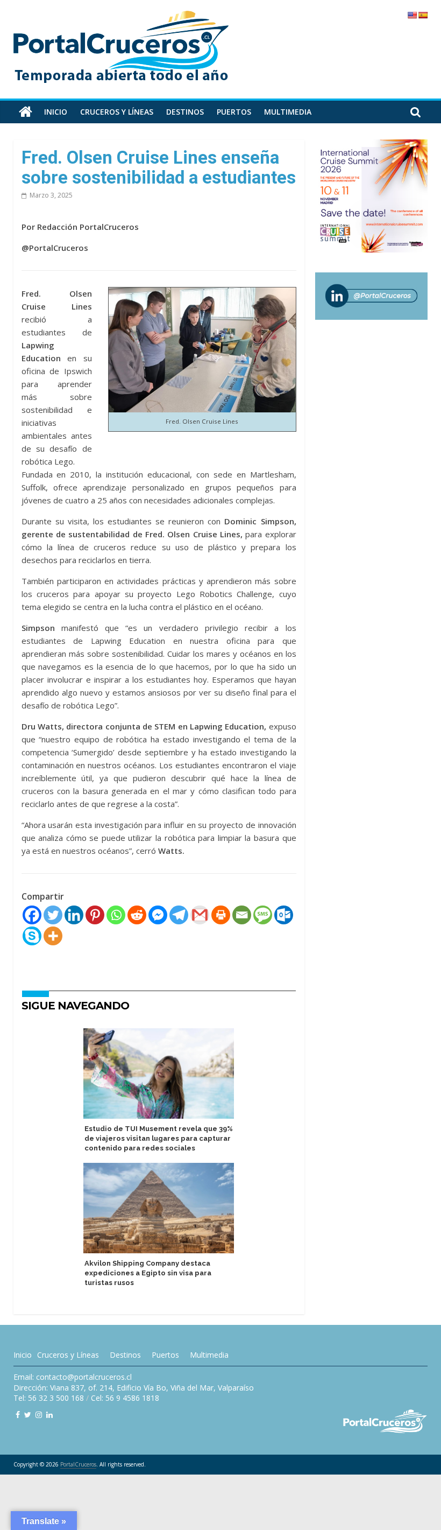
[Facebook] (32, 915)
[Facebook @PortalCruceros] (17, 1414)
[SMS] (262, 915)
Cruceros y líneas (116, 112)
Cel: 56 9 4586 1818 (125, 1398)
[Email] (241, 915)
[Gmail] (199, 915)
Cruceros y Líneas (68, 1355)
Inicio (55, 112)
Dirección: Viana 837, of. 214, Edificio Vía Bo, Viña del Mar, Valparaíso (133, 1387)
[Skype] (32, 936)
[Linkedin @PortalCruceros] (49, 1414)
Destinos (185, 112)
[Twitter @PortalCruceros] (27, 1414)
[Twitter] (53, 915)
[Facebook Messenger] (157, 915)
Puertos (234, 112)
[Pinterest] (95, 915)
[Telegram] (178, 915)
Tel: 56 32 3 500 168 (48, 1398)
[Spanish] (423, 15)
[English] (412, 15)
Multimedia (287, 112)
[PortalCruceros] (25, 112)
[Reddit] (136, 915)
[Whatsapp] (115, 915)
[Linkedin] (74, 915)
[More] (53, 936)
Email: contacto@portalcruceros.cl (72, 1377)
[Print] (220, 915)
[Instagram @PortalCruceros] (38, 1414)
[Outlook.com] (283, 915)
